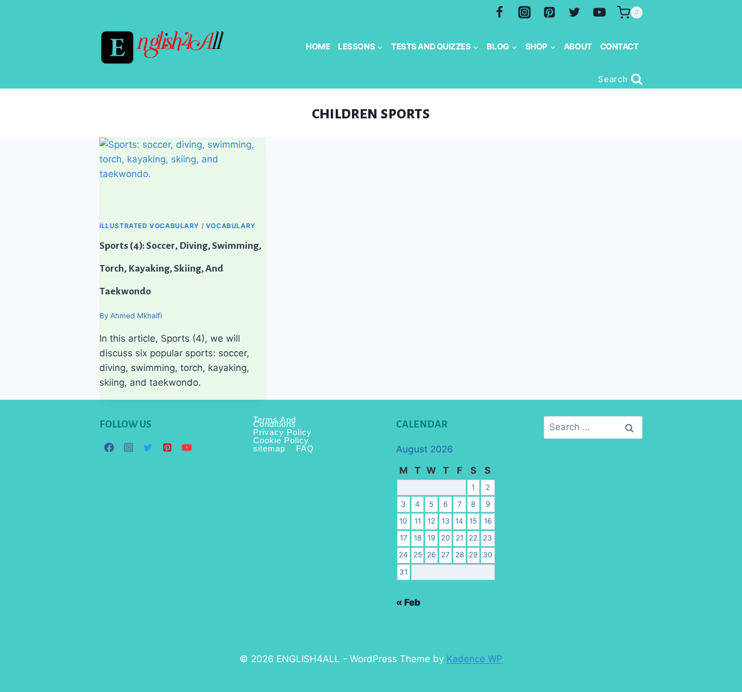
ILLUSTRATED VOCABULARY (149, 226)
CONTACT (619, 46)
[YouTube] (599, 12)
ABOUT (578, 46)
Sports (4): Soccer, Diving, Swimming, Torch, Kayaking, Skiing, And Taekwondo (180, 268)
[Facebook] (499, 12)
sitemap (269, 448)
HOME (318, 46)
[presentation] (182, 179)
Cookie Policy (281, 440)
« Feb (408, 602)
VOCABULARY (231, 226)
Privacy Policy (282, 432)
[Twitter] (574, 12)
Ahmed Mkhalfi (136, 315)
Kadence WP (474, 658)
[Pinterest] (549, 12)
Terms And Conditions (274, 422)
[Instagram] (524, 12)
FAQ (305, 448)
